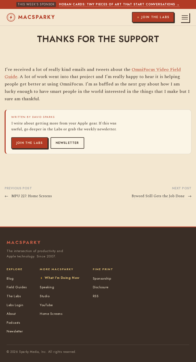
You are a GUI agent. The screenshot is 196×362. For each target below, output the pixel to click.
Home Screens (51, 313)
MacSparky (36, 17)
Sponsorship (102, 278)
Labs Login (15, 305)
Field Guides (17, 287)
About (11, 313)
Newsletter (67, 143)
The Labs (14, 296)
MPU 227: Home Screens (28, 196)
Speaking (47, 287)
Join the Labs (29, 143)
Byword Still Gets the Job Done (161, 196)
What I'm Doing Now (62, 277)
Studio (45, 296)
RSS (96, 296)
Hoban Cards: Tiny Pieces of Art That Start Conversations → (119, 4)
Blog (10, 278)
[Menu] (184, 17)
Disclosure (100, 287)
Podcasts (13, 322)
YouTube (46, 305)
